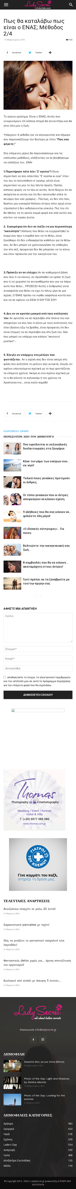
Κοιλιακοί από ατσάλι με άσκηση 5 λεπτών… (32, 980)
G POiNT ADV (64, 1181)
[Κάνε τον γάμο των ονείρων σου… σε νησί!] (12, 465)
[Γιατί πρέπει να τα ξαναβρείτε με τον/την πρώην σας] (12, 583)
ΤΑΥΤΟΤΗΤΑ (38, 1184)
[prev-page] (34, 596)
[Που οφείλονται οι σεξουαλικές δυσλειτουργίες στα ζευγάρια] (12, 448)
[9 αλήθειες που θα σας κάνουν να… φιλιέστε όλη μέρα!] (12, 516)
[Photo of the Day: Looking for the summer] (12, 1100)
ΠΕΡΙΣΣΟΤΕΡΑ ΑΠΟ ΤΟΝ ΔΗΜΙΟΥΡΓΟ (29, 436)
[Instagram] (42, 1039)
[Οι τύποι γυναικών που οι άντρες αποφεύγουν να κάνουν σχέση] (12, 499)
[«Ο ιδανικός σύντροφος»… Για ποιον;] (12, 533)
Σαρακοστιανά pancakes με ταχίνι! (26, 924)
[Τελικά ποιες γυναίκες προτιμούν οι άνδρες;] (12, 482)
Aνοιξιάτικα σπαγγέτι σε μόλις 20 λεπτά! (29, 909)
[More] (50, 52)
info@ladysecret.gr (45, 1029)
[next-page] (40, 596)
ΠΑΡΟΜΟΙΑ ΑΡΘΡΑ (16, 431)
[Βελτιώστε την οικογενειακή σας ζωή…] (12, 550)
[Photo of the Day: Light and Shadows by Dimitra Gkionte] (12, 1083)
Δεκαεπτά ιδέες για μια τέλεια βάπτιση (44, 1061)
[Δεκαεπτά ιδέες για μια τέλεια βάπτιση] (12, 1066)
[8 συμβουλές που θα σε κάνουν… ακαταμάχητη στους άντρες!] (12, 567)
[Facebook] (33, 1039)
